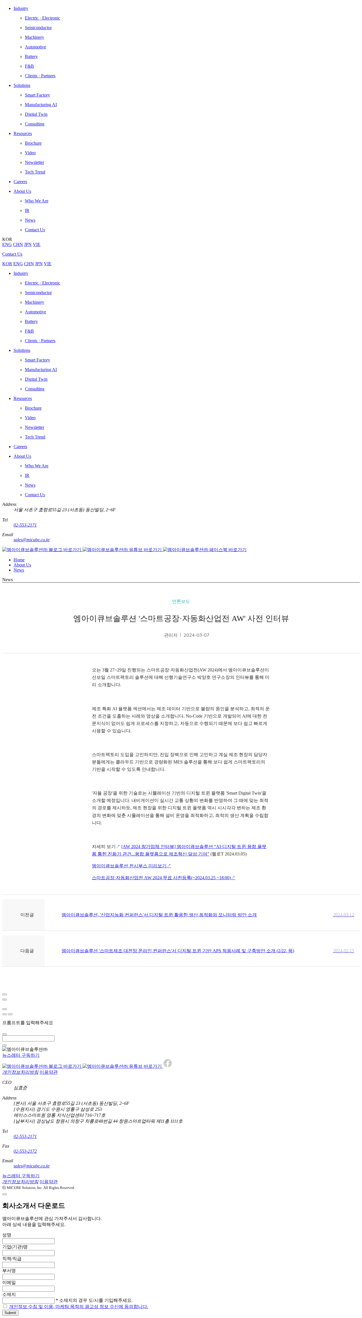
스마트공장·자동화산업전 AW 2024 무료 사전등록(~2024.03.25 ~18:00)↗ (163, 877)
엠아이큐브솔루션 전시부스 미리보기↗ (131, 865)
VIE (36, 244)
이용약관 (49, 1072)
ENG (7, 244)
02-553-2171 (25, 525)
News (19, 570)
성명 (6, 1235)
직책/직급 (11, 1258)
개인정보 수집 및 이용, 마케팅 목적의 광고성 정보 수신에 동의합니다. (78, 1306)
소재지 (9, 1294)
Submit (10, 1313)
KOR (7, 263)
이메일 (9, 1282)
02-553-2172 (25, 1151)
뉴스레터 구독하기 (21, 1055)
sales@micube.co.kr (32, 539)
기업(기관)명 (15, 1246)
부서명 (9, 1270)
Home (19, 559)
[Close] (4, 994)
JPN (28, 244)
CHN (18, 244)
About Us (22, 564)
